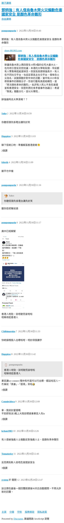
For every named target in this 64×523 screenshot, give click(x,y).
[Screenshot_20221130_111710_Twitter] (13, 272)
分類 (11, 512)
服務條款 (29, 512)
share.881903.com (13, 50)
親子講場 (6, 3)
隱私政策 (42, 512)
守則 (19, 512)
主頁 (4, 512)
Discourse (18, 519)
